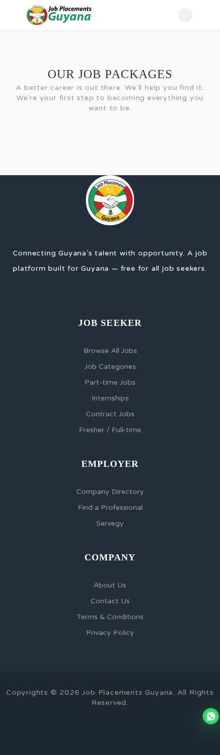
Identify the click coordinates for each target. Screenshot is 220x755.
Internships (110, 398)
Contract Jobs (110, 414)
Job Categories (110, 366)
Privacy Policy (110, 632)
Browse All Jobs (110, 350)
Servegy (110, 523)
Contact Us (110, 601)
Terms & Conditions (110, 616)
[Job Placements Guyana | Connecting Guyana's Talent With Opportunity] (59, 15)
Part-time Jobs (110, 382)
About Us (110, 585)
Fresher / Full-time (110, 430)
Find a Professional (110, 507)
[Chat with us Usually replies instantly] (211, 716)
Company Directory (110, 491)
